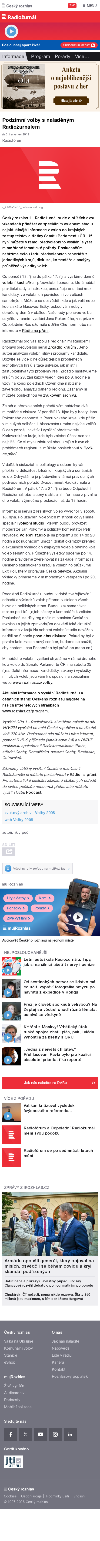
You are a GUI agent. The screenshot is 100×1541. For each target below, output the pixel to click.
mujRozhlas (12, 884)
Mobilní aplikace (18, 1407)
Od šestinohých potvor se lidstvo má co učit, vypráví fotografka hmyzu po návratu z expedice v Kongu (59, 986)
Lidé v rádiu (62, 1355)
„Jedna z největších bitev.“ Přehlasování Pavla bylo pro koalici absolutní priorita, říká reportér (57, 1054)
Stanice (10, 1355)
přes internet (82, 734)
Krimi (43, 898)
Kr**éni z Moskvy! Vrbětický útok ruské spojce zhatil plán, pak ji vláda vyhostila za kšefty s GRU (59, 1031)
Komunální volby (18, 1348)
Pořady (62, 56)
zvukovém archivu (59, 395)
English (79, 1496)
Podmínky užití (57, 1496)
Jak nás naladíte (66, 1341)
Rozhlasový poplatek (70, 1376)
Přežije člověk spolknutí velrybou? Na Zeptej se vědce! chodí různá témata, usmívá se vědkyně (60, 1009)
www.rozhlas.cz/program (25, 711)
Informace (13, 56)
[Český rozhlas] (17, 5)
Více (82, 56)
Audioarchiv (14, 1393)
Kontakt (58, 1369)
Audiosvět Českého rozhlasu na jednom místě (38, 940)
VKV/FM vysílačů (17, 728)
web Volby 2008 (19, 820)
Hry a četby (16, 898)
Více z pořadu (19, 1098)
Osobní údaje (31, 1496)
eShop (9, 1362)
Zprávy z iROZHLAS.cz (27, 1187)
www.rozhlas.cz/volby (32, 682)
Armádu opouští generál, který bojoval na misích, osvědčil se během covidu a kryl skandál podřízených (49, 1266)
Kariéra (58, 1362)
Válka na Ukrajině (18, 1341)
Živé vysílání (17, 918)
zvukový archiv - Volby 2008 (30, 813)
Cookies (10, 1496)
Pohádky (14, 908)
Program (40, 56)
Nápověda (61, 1348)
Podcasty (12, 1400)
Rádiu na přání (35, 330)
